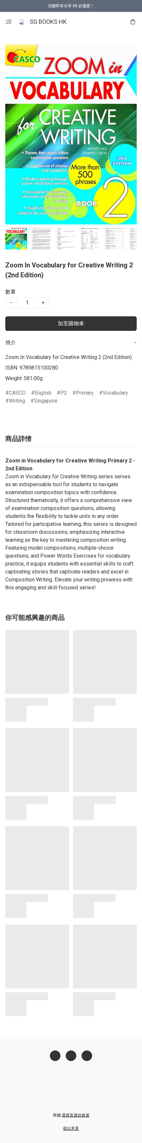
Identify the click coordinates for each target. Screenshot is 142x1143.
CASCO (17, 393)
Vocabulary (115, 393)
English (43, 393)
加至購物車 (71, 323)
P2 (63, 393)
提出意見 (71, 1128)
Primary (85, 393)
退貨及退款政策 (75, 1115)
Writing (17, 401)
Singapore (45, 401)
